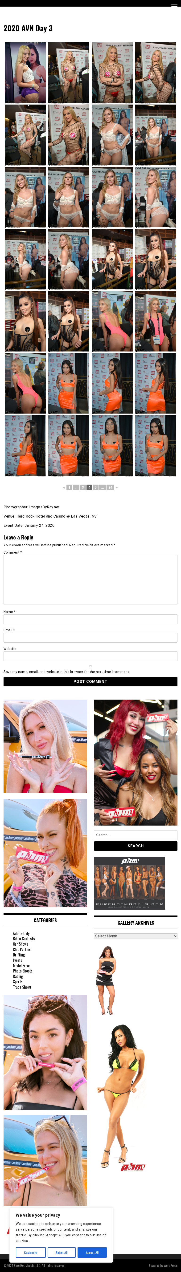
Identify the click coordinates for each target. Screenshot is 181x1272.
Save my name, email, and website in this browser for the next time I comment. (67, 672)
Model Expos (21, 965)
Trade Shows (22, 987)
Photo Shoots (23, 971)
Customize (30, 1252)
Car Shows (20, 944)
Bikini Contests (24, 938)
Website (10, 649)
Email (9, 630)
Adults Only (21, 933)
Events (17, 960)
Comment (13, 552)
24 (110, 487)
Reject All (61, 1252)
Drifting (19, 955)
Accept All (92, 1252)
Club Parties (22, 949)
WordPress (170, 1265)
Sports (18, 981)
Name (10, 612)
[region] (61, 1235)
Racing (18, 976)
